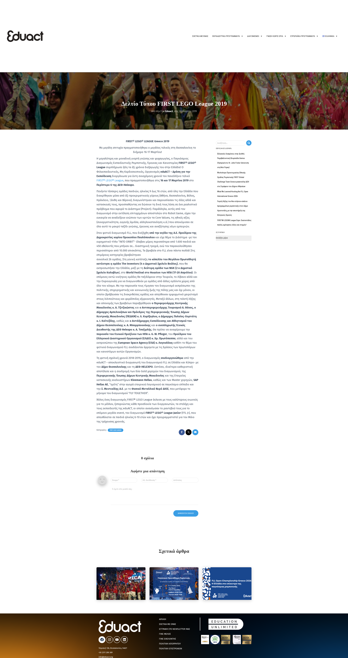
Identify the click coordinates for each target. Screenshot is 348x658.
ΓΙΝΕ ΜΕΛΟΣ (165, 634)
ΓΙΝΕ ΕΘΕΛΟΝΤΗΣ (167, 638)
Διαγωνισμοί (253, 36)
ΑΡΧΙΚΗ (162, 619)
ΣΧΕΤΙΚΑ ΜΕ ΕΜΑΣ (167, 624)
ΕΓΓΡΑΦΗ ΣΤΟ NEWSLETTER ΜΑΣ (174, 629)
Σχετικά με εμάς (200, 36)
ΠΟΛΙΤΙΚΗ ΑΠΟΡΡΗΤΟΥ (170, 643)
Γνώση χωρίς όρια (274, 36)
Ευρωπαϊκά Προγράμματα (302, 36)
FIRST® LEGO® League (110, 180)
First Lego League (115, 430)
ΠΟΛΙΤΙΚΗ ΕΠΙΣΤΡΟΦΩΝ (170, 648)
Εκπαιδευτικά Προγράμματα (226, 36)
